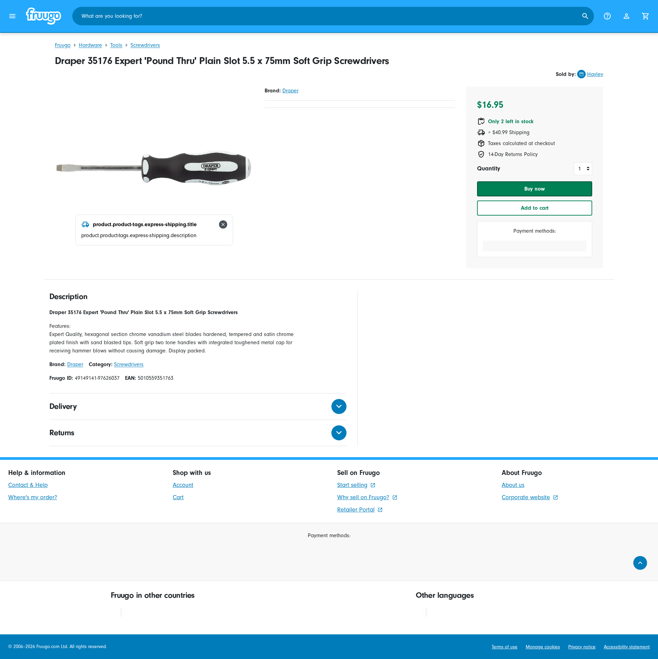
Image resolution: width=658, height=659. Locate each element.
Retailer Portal (356, 509)
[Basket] (646, 16)
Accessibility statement (627, 647)
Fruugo (63, 45)
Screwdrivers (145, 45)
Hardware (90, 45)
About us (513, 485)
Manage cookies (543, 647)
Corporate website (526, 497)
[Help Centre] (607, 16)
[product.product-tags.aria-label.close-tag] (223, 224)
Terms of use (504, 647)
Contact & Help (28, 485)
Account (183, 485)
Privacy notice (582, 647)
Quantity (488, 168)
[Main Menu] (12, 16)
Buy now (534, 189)
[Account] (626, 16)
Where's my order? (32, 497)
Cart (178, 497)
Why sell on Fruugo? (363, 497)
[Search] (585, 16)
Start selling (352, 485)
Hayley (595, 74)
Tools (116, 45)
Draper (290, 91)
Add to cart (535, 208)
